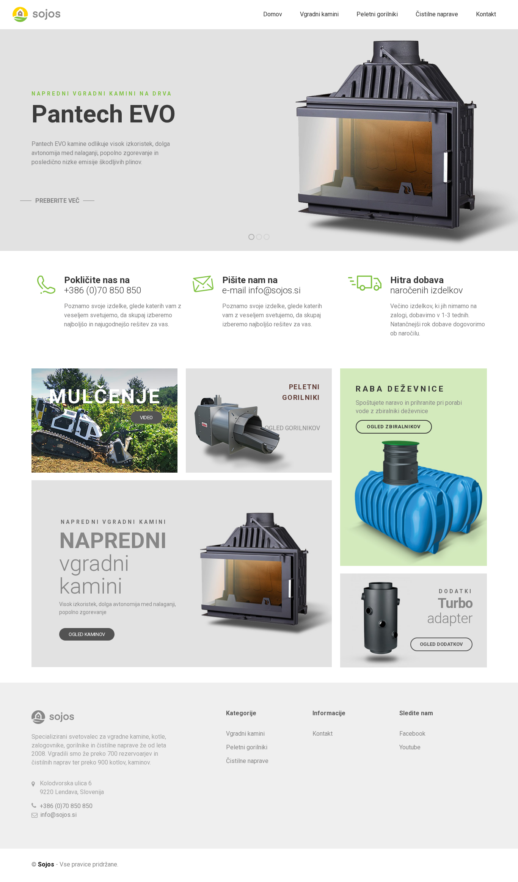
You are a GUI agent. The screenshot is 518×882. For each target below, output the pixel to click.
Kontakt (486, 14)
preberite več (57, 200)
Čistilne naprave (437, 14)
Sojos (46, 864)
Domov (272, 14)
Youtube (410, 747)
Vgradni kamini (319, 14)
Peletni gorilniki (377, 14)
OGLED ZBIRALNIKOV (394, 426)
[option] (259, 140)
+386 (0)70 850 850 (66, 806)
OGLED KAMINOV (87, 634)
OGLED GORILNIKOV (292, 428)
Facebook (412, 733)
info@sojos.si (58, 814)
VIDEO (146, 417)
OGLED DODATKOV (441, 644)
